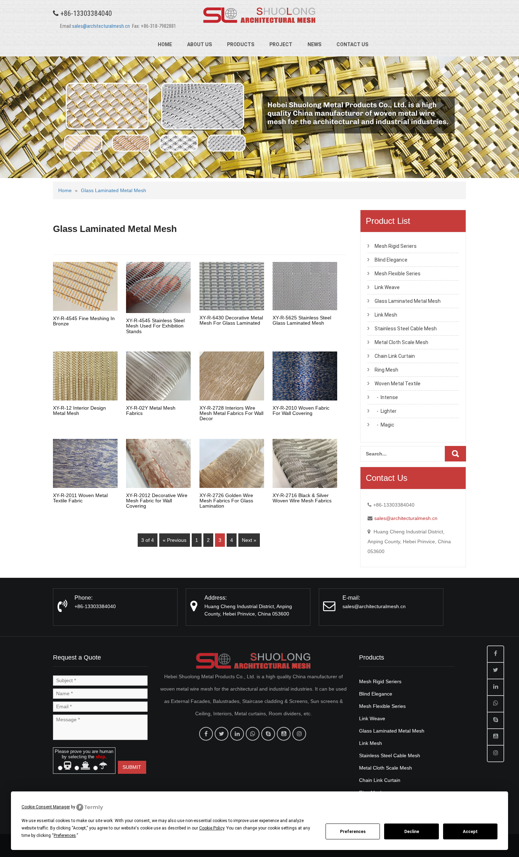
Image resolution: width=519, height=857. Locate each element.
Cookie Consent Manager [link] (46, 806)
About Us (199, 44)
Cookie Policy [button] (211, 828)
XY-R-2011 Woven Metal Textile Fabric (80, 497)
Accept (470, 831)
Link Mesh (386, 315)
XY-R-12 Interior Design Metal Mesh (79, 410)
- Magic (384, 425)
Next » (249, 540)
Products (240, 44)
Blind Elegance (391, 260)
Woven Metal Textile (397, 383)
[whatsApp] (253, 734)
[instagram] (299, 734)
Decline (411, 831)
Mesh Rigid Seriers (396, 246)
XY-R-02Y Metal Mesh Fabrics (150, 410)
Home (165, 44)
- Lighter (385, 411)
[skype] (268, 734)
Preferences (353, 831)
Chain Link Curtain (395, 356)
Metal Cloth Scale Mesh (401, 342)
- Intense (386, 397)
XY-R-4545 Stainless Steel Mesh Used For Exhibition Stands (155, 326)
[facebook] (206, 734)
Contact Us (352, 44)
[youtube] (284, 734)
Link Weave (387, 287)
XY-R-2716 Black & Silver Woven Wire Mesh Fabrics (302, 497)
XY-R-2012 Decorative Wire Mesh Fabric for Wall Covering (156, 500)
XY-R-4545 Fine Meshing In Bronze (84, 321)
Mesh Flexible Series (397, 273)
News (314, 44)
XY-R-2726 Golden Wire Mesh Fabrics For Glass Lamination (226, 500)
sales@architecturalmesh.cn (101, 26)
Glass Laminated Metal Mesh (113, 190)
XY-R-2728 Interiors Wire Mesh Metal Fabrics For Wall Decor (231, 413)
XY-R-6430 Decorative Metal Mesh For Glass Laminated (231, 320)
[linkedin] (237, 734)
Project (280, 44)
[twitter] (221, 734)
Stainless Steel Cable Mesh (406, 328)
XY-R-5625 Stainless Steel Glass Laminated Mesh (302, 320)
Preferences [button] (65, 835)
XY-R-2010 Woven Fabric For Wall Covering (301, 410)
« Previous (174, 540)
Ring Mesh (386, 370)
